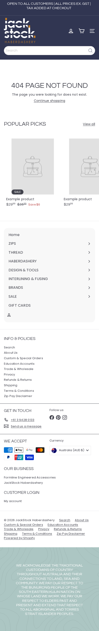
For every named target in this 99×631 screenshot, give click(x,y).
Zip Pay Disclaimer (18, 396)
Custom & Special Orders (23, 358)
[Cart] (81, 31)
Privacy (9, 374)
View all (89, 124)
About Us (11, 352)
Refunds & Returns (18, 380)
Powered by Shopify (19, 538)
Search (9, 347)
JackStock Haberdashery (23, 483)
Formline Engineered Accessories (30, 477)
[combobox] (49, 50)
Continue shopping (49, 100)
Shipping (10, 385)
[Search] (90, 50)
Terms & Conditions (19, 391)
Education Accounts (19, 363)
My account (13, 501)
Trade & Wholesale (19, 369)
